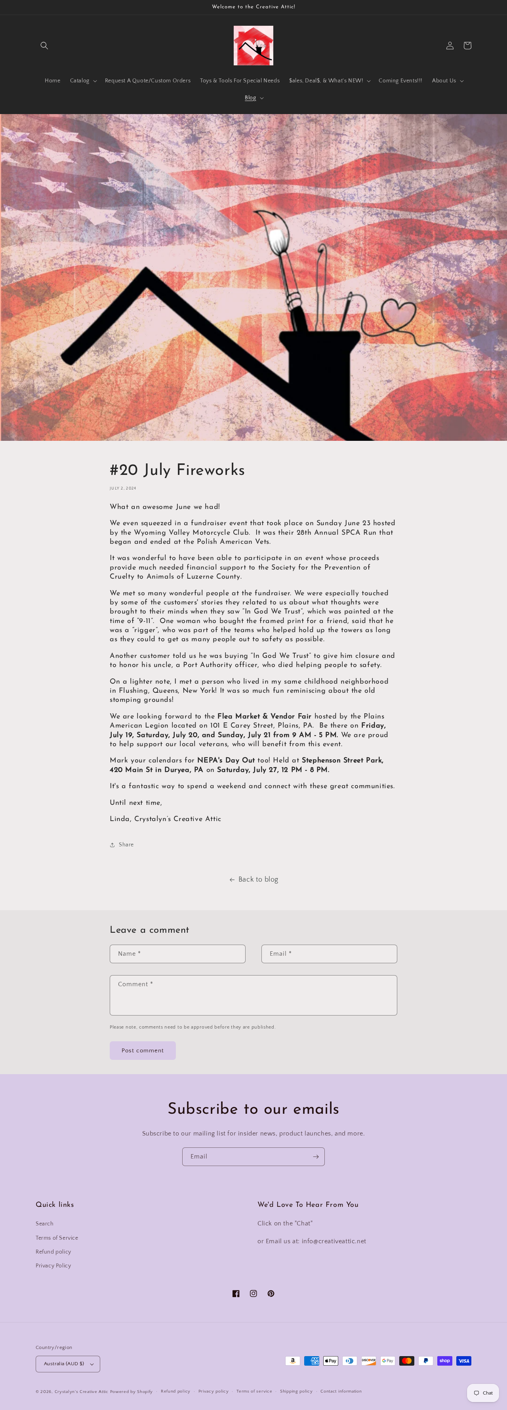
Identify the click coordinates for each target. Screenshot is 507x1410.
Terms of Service (57, 1238)
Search (45, 1224)
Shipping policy (296, 1391)
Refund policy (53, 1252)
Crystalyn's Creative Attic (82, 1391)
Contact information (341, 1391)
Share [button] (126, 845)
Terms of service (254, 1391)
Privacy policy (213, 1391)
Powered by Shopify (131, 1391)
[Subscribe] (315, 1156)
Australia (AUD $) (64, 1363)
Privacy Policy (53, 1266)
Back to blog (258, 880)
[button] (44, 45)
